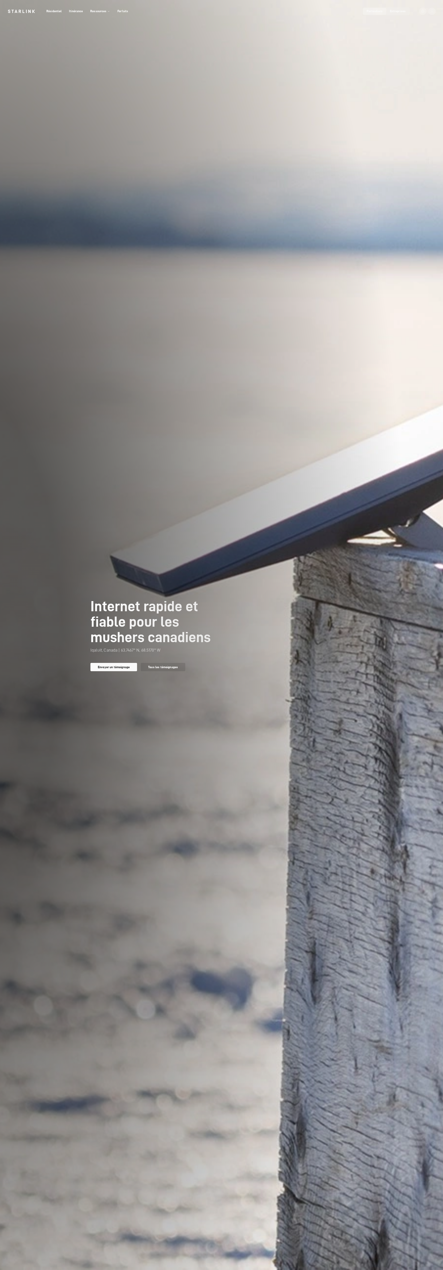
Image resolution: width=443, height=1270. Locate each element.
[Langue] (422, 11)
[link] (21, 11)
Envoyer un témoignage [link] (114, 667)
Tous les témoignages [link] (163, 667)
